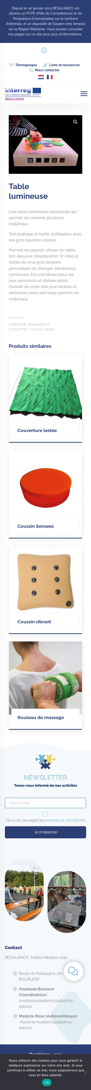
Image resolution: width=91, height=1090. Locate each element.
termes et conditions (65, 820)
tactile (36, 329)
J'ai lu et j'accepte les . (45, 820)
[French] (50, 77)
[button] (75, 122)
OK (46, 1082)
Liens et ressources (64, 65)
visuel (49, 329)
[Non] (85, 1072)
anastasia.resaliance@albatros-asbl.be (46, 998)
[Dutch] (41, 77)
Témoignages (26, 65)
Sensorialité (39, 324)
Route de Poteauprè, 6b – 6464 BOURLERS (47, 976)
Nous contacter (46, 70)
